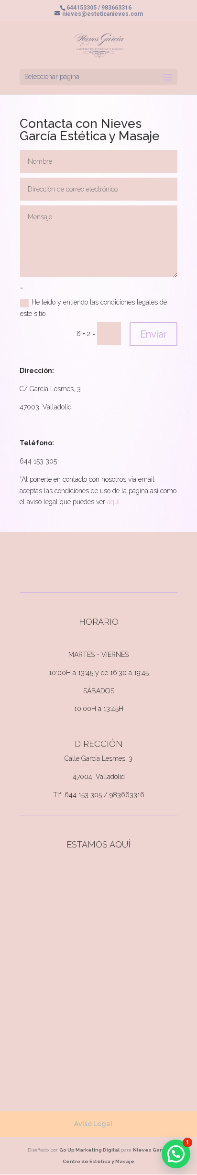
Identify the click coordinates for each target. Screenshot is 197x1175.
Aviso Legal (93, 1124)
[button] (176, 1154)
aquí (113, 502)
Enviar (153, 334)
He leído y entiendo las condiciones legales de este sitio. (93, 307)
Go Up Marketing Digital (89, 1149)
